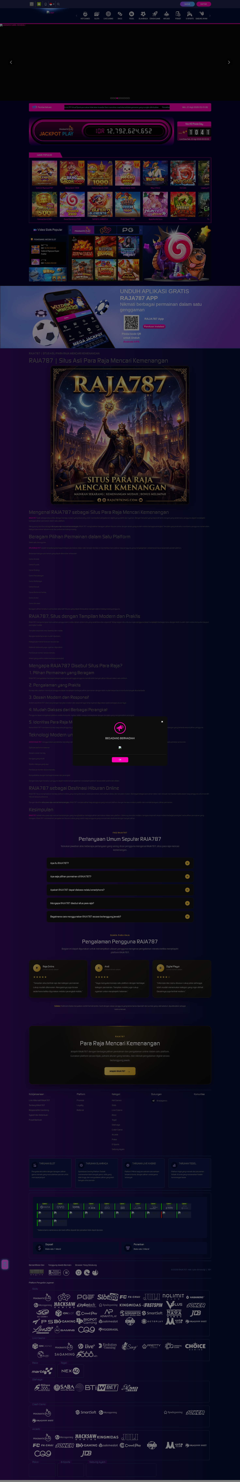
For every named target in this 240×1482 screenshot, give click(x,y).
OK (120, 759)
